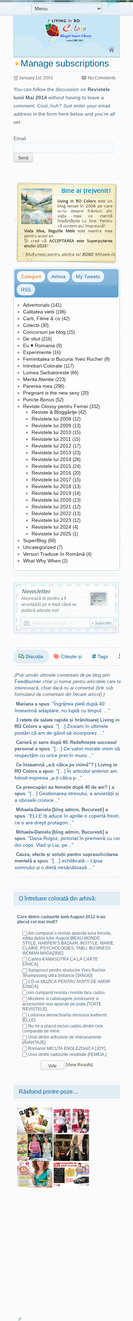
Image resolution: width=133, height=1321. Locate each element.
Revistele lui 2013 (51, 452)
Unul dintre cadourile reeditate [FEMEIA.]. (67, 1054)
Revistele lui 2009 (51, 425)
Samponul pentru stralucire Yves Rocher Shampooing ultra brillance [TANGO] (64, 973)
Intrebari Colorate (42, 366)
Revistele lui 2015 (51, 466)
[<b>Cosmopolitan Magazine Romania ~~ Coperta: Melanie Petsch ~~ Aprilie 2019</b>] (71, 1110)
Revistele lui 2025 (51, 534)
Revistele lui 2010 (51, 432)
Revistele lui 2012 (51, 446)
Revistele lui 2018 (51, 486)
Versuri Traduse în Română (54, 554)
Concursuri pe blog (44, 332)
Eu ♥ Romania (39, 345)
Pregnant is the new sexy (51, 393)
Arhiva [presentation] (58, 276)
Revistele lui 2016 (51, 473)
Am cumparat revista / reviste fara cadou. (67, 992)
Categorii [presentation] (31, 276)
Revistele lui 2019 (51, 493)
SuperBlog (34, 540)
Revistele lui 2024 (51, 527)
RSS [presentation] (26, 289)
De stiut (31, 339)
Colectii (31, 325)
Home (112, 50)
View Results (79, 1065)
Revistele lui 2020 (51, 500)
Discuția (33, 656)
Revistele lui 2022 (51, 513)
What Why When (42, 561)
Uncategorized (39, 547)
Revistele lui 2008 (51, 419)
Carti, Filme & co (41, 318)
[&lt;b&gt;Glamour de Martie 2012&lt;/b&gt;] (34, 1110)
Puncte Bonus (38, 399)
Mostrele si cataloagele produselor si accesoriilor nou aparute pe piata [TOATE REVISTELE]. (61, 1003)
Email (19, 138)
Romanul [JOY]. (67, 1048)
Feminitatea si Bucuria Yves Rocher (63, 359)
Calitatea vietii (38, 312)
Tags (102, 656)
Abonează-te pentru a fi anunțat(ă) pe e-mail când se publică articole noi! (49, 604)
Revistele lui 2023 (51, 520)
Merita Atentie (38, 379)
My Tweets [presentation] (88, 276)
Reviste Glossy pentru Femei (55, 406)
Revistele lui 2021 (51, 506)
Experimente (37, 352)
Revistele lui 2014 (51, 459)
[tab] (31, 276)
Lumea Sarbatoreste (46, 372)
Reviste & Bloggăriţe (54, 412)
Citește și (71, 656)
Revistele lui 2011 (51, 439)
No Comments (102, 77)
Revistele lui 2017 (51, 479)
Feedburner (28, 681)
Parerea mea (37, 386)
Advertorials (36, 305)
